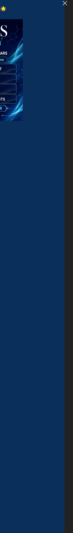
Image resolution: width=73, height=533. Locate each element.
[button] (65, 3)
